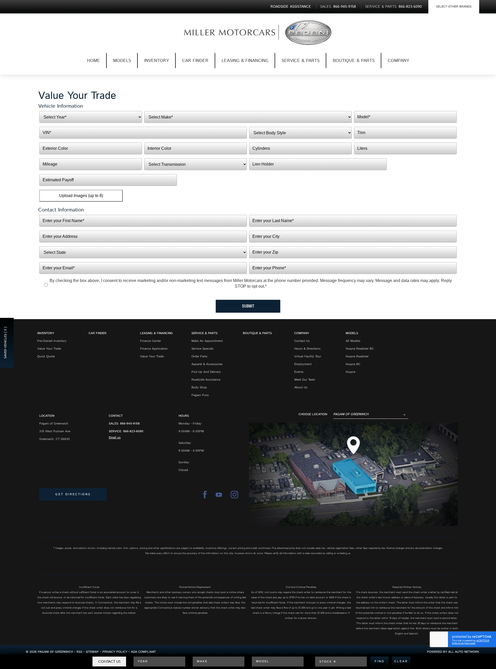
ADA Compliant (143, 652)
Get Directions (73, 494)
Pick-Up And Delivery (206, 372)
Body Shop (199, 387)
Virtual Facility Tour (307, 356)
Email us (115, 437)
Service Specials (202, 349)
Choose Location (313, 414)
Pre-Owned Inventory (51, 341)
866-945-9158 (130, 423)
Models (122, 61)
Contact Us (109, 661)
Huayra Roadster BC (360, 349)
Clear (401, 661)
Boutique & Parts (354, 61)
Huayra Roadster (357, 356)
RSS (79, 652)
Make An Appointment (207, 341)
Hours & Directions (307, 349)
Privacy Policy (114, 652)
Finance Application (154, 349)
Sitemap (92, 652)
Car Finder (195, 61)
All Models (353, 341)
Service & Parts (301, 61)
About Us (300, 387)
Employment (303, 364)
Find (379, 661)
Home (93, 61)
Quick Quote (46, 356)
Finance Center (150, 341)
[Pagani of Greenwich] (221, 32)
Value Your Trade (49, 349)
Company (398, 61)
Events (299, 372)
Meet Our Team (304, 379)
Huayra (350, 372)
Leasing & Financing (245, 61)
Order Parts (199, 356)
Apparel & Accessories (207, 364)
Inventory (156, 61)
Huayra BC (353, 364)
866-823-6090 (133, 431)
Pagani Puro (200, 395)
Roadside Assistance (205, 379)
